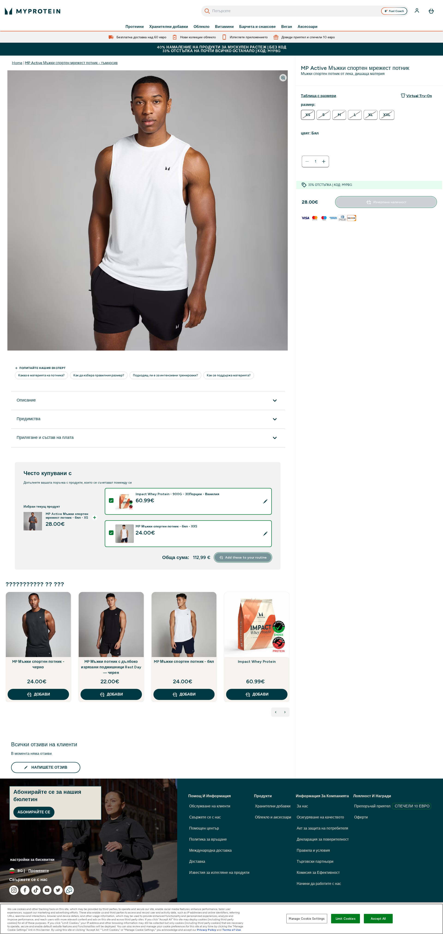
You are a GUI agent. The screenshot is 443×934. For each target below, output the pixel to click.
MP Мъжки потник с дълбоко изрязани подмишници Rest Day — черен (111, 667)
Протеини (135, 27)
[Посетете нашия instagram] (13, 890)
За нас (302, 806)
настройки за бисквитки (32, 860)
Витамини (224, 27)
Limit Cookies (346, 918)
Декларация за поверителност (323, 839)
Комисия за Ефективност (318, 873)
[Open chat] (69, 890)
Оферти (361, 817)
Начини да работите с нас (319, 884)
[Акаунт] (417, 11)
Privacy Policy (206, 929)
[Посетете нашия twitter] (58, 890)
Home (17, 63)
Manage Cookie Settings (307, 918)
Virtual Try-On (419, 96)
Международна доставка (210, 850)
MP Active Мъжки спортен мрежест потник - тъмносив (71, 63)
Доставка (197, 861)
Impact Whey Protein (257, 661)
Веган (286, 27)
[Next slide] (289, 657)
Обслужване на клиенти (209, 806)
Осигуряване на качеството (320, 817)
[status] (315, 161)
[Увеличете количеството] (324, 161)
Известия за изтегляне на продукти (219, 873)
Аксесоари (307, 27)
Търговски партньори (315, 861)
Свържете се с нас (205, 817)
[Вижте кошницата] (431, 11)
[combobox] (305, 11)
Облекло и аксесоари (273, 817)
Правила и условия (313, 850)
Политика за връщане (208, 839)
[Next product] (285, 712)
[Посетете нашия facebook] (25, 890)
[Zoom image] (283, 77)
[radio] (308, 115)
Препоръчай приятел (391, 806)
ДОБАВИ (42, 694)
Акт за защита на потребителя (322, 828)
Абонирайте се (34, 812)
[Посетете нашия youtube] (47, 890)
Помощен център (204, 828)
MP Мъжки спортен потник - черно (38, 664)
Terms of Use (231, 929)
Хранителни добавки (168, 27)
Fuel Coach (396, 11)
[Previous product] (275, 712)
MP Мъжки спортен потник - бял (184, 661)
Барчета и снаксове (257, 27)
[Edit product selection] (265, 501)
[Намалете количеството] (307, 161)
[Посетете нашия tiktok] (36, 890)
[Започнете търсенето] (207, 11)
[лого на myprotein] (32, 11)
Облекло (202, 27)
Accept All (378, 918)
